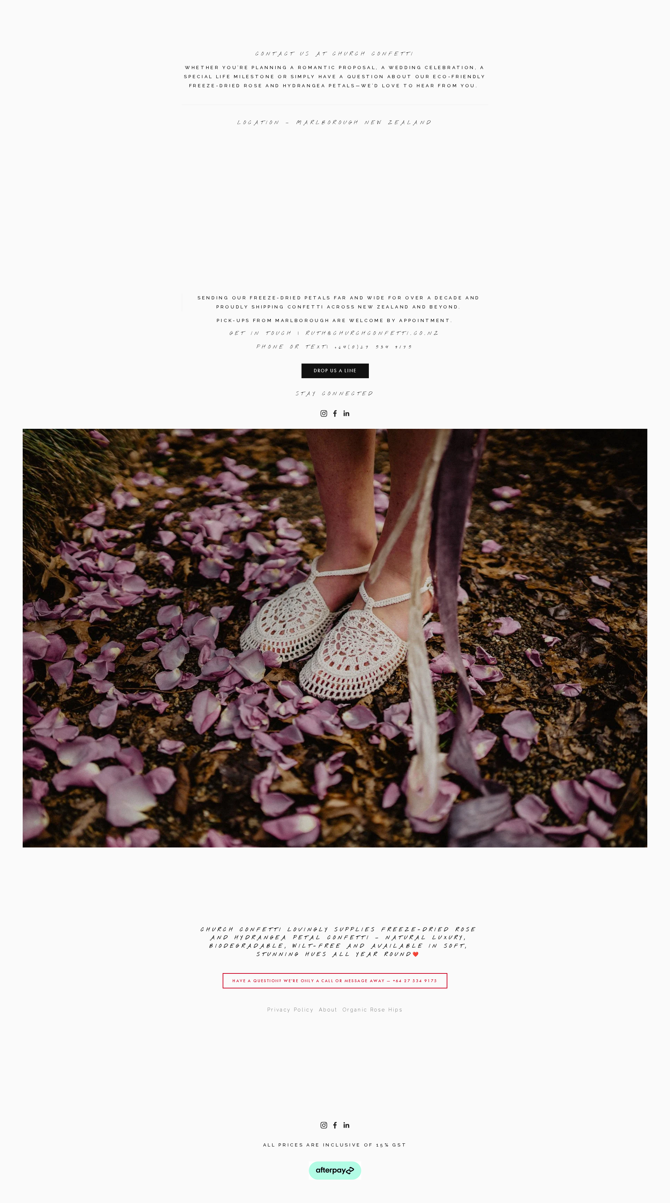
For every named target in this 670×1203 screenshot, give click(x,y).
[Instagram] (323, 413)
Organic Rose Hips (373, 1010)
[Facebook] (335, 413)
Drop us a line (335, 371)
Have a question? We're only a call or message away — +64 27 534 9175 (334, 980)
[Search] (82, 10)
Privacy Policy (290, 1010)
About (328, 1010)
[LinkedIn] (346, 413)
